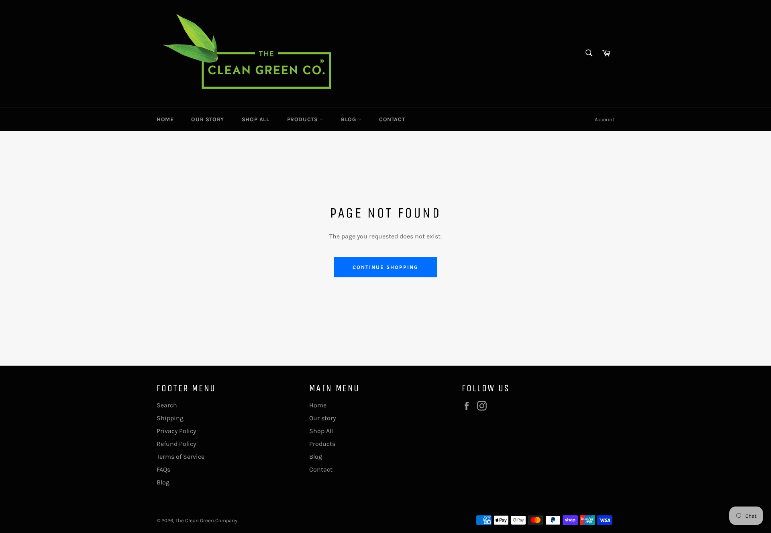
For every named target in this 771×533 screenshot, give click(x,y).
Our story (207, 119)
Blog (349, 119)
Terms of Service (180, 456)
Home (165, 119)
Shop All (255, 119)
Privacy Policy (176, 431)
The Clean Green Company (206, 520)
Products (303, 119)
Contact (392, 119)
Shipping (170, 418)
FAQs (163, 469)
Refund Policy (176, 444)
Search (167, 405)
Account (604, 119)
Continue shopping (385, 267)
